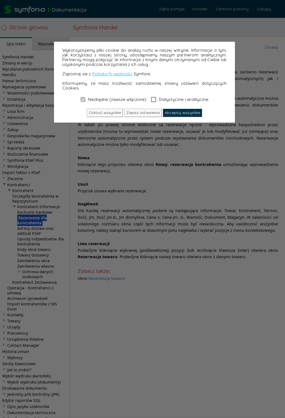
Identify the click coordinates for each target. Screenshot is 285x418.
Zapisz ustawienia (143, 112)
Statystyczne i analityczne (183, 99)
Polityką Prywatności (112, 73)
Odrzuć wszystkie (105, 112)
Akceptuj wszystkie (182, 112)
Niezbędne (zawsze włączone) (117, 99)
